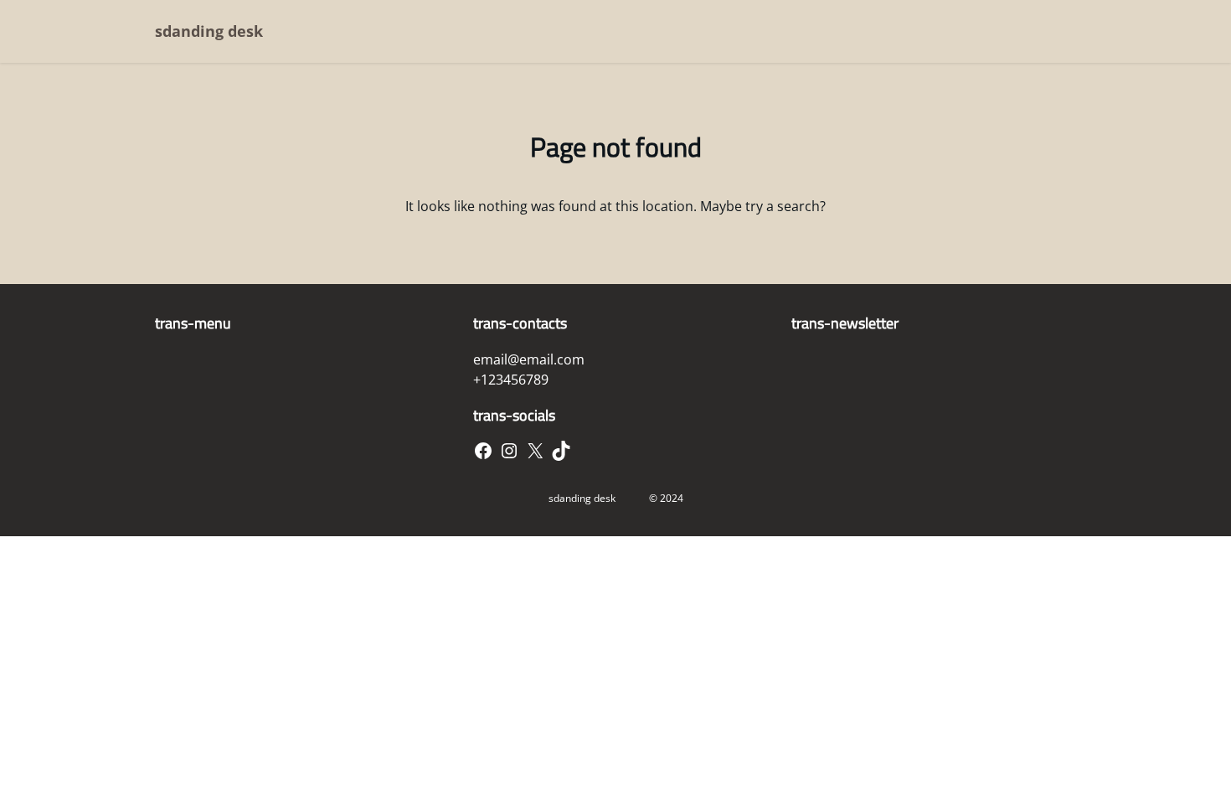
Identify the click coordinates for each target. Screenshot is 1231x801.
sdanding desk (209, 31)
